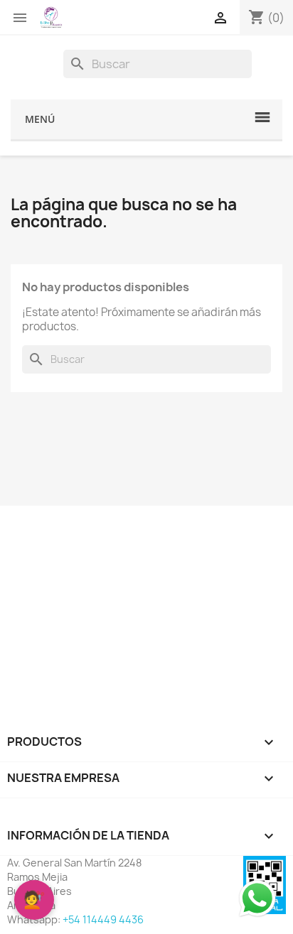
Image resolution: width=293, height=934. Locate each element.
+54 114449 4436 (103, 919)
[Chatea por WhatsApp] (257, 898)
